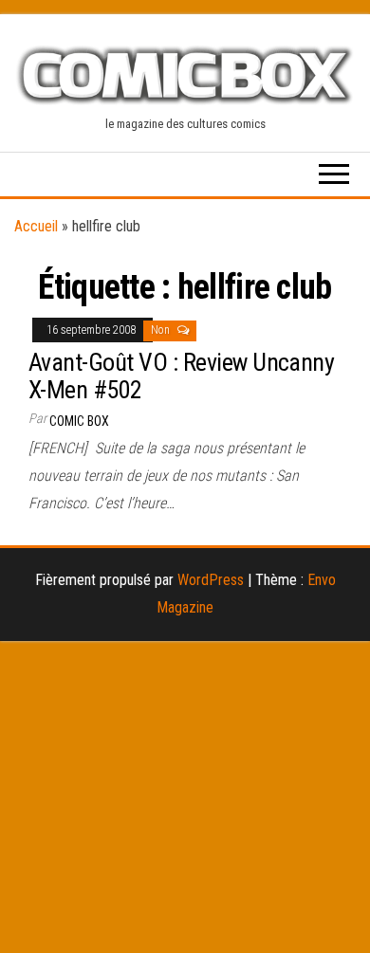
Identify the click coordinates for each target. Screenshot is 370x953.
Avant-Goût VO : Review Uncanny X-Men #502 (181, 376)
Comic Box (79, 421)
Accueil (36, 226)
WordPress (210, 580)
